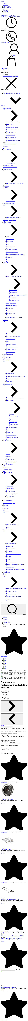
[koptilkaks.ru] (10, 16)
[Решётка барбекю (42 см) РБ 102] (8, 846)
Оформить (15, 76)
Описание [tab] (3, 727)
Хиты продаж (12, 15)
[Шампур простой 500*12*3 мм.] (8, 984)
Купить (2, 725)
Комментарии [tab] (10, 727)
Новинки (6, 15)
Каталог (3, 105)
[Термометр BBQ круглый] (8, 796)
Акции (2, 15)
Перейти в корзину (8, 76)
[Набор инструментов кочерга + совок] (8, 896)
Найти (24, 614)
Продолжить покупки (8, 93)
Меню (2, 1)
